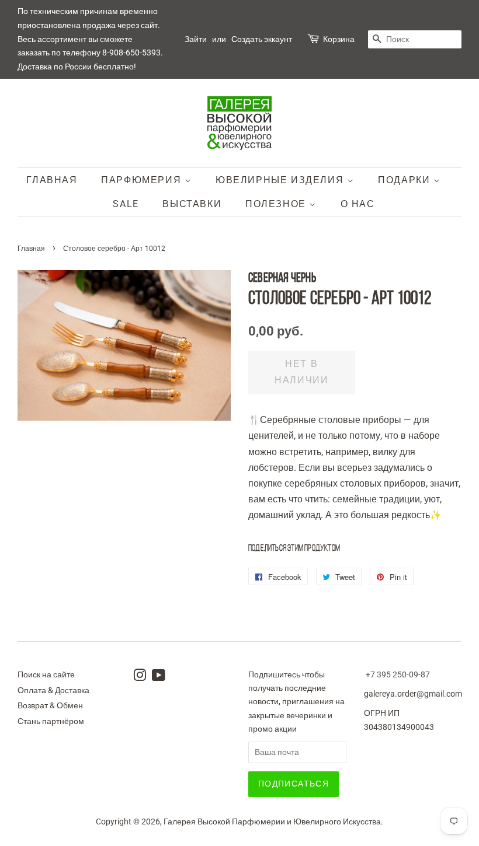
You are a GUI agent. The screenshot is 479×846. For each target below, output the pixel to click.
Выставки (191, 203)
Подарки (405, 180)
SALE (125, 203)
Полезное (277, 203)
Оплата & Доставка (53, 690)
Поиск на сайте (46, 674)
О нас (358, 203)
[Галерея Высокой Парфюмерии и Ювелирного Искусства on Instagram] (139, 677)
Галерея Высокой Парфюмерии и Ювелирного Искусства (272, 821)
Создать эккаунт (261, 39)
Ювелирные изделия (281, 180)
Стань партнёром (51, 721)
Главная (51, 180)
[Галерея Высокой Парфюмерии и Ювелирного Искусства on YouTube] (158, 677)
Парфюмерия (143, 180)
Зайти (196, 39)
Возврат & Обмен (50, 705)
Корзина (339, 39)
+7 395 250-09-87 (398, 674)
